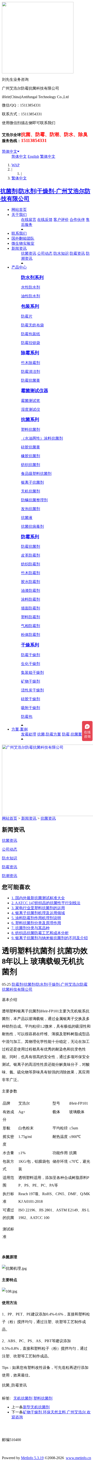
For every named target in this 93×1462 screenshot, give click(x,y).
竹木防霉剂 (30, 573)
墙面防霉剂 (30, 608)
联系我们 (19, 233)
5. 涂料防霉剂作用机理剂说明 (36, 918)
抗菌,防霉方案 (49, 734)
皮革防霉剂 (30, 555)
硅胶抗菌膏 (30, 447)
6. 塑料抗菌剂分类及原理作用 (36, 923)
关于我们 (19, 215)
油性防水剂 (30, 296)
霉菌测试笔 (30, 401)
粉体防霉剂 (30, 635)
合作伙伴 (77, 220)
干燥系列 (30, 644)
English (33, 156)
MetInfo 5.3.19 (32, 1458)
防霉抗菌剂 (30, 546)
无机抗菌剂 (30, 491)
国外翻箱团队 (22, 238)
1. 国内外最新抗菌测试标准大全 (38, 898)
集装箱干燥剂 (32, 672)
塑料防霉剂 (30, 617)
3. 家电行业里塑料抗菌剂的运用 (38, 908)
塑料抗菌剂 (30, 429)
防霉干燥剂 (30, 655)
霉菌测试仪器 (34, 390)
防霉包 (26, 717)
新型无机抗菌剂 (36, 1407)
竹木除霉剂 (30, 363)
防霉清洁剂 (30, 372)
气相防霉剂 (30, 626)
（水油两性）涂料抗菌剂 (42, 438)
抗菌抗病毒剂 (32, 526)
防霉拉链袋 (30, 343)
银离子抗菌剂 (32, 482)
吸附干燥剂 (30, 708)
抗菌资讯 (28, 253)
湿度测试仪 (30, 409)
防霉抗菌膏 (30, 380)
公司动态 (44, 253)
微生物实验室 (22, 243)
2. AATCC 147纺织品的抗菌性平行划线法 (45, 903)
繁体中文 (47, 156)
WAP (15, 165)
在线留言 (28, 220)
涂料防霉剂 (30, 599)
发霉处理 (28, 734)
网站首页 (19, 210)
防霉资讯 (77, 253)
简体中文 (9, 151)
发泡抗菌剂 (30, 509)
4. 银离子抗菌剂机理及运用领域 (38, 913)
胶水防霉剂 (30, 582)
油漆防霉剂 (30, 591)
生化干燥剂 (30, 664)
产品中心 (19, 267)
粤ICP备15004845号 (50, 1431)
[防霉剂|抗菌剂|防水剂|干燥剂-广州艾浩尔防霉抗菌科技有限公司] (46, 199)
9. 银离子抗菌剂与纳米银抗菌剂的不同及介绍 (49, 938)
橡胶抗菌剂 (30, 456)
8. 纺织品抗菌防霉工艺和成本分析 (40, 933)
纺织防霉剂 (30, 564)
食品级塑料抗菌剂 (36, 474)
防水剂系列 (32, 277)
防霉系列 (30, 536)
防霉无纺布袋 (32, 325)
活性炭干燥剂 (32, 690)
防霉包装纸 (30, 334)
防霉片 (26, 316)
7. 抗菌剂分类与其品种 (30, 928)
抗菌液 (26, 518)
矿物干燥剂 (30, 681)
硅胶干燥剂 (30, 699)
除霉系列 (30, 352)
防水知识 (61, 253)
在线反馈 (44, 220)
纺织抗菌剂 (30, 465)
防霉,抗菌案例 (74, 734)
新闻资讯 (19, 248)
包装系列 (30, 306)
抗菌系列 (30, 419)
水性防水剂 (30, 287)
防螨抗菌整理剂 (34, 500)
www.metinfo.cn (78, 1458)
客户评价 (61, 220)
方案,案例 (19, 729)
